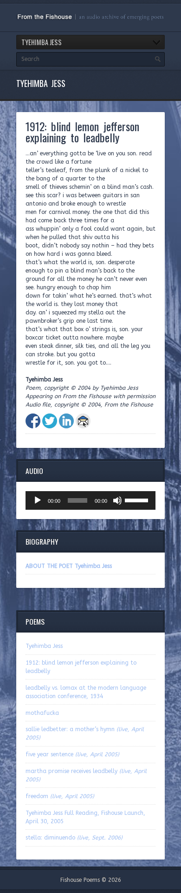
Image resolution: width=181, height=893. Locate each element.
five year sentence (72, 754)
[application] (90, 500)
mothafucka (42, 713)
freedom (60, 796)
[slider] (138, 499)
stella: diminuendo (74, 837)
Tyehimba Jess (44, 646)
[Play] (37, 500)
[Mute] (117, 500)
